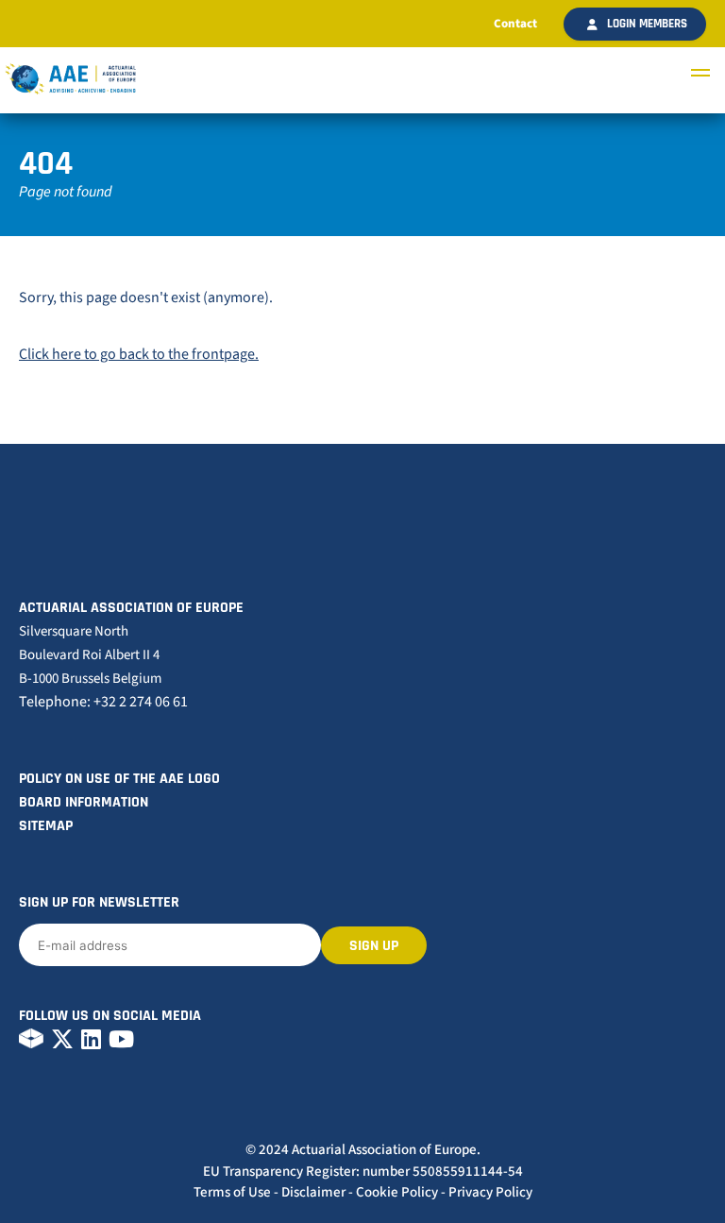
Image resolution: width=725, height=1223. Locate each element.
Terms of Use (232, 1192)
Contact (515, 23)
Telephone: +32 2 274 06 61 (103, 701)
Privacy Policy (490, 1192)
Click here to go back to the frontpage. (139, 354)
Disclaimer (313, 1192)
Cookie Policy (397, 1192)
